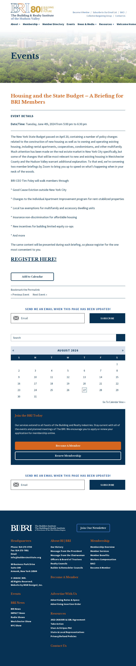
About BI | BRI (61, 540)
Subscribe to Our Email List (105, 12)
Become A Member (81, 12)
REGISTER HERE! (34, 259)
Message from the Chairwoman (68, 555)
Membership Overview (102, 546)
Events (71, 24)
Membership (31, 24)
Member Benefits (99, 555)
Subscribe (107, 318)
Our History (57, 546)
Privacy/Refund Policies (63, 636)
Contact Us (120, 15)
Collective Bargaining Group (99, 15)
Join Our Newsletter (93, 527)
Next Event (39, 294)
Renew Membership (68, 455)
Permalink (34, 289)
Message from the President (66, 551)
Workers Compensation (103, 559)
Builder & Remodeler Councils (67, 567)
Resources (106, 24)
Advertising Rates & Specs (65, 599)
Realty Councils (59, 563)
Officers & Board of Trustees (66, 559)
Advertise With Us (64, 593)
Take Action (57, 623)
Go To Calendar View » (114, 402)
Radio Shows (18, 617)
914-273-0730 (25, 546)
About (15, 24)
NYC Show (16, 625)
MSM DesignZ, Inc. (33, 584)
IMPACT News (18, 613)
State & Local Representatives (67, 632)
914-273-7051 (22, 550)
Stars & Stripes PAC (61, 627)
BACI (122, 12)
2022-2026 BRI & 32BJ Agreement (68, 619)
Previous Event (20, 294)
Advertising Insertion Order (66, 604)
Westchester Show (21, 621)
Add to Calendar (32, 276)
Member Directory (53, 24)
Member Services (99, 551)
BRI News (18, 602)
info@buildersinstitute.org (26, 557)
